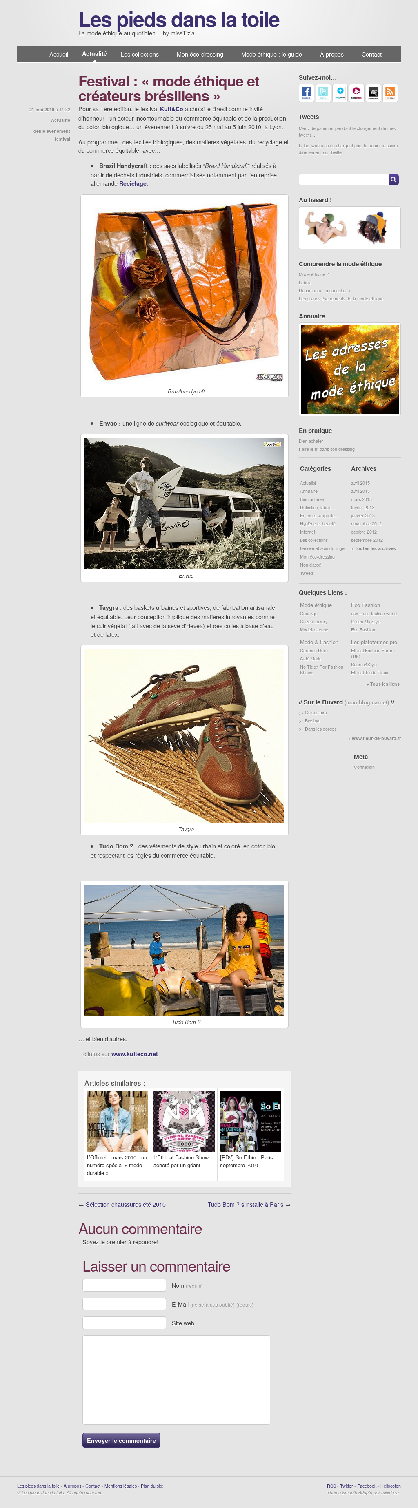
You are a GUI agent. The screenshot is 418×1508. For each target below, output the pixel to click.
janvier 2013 (363, 515)
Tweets (307, 573)
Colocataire (316, 712)
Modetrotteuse (314, 630)
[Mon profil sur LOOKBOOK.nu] (373, 100)
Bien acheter (311, 441)
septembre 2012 (367, 540)
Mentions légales (120, 1486)
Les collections (140, 54)
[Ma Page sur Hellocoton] (357, 100)
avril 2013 (360, 491)
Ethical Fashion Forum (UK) (373, 653)
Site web (183, 1322)
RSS (331, 1486)
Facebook (366, 1486)
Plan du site (152, 1486)
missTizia (390, 1492)
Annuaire (309, 491)
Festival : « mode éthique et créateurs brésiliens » (168, 88)
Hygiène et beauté (318, 524)
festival (62, 139)
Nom (187, 1285)
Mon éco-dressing (200, 54)
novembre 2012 (366, 524)
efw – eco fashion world (374, 613)
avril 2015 (360, 483)
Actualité (94, 53)
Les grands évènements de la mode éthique (341, 299)
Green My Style (366, 621)
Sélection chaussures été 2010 (126, 1204)
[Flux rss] (390, 100)
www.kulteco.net (134, 1054)
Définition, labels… (318, 507)
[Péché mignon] (350, 248)
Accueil (58, 54)
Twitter (346, 1486)
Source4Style (364, 664)
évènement (58, 131)
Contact (372, 54)
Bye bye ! (314, 721)
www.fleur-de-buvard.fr (376, 738)
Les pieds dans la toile (178, 18)
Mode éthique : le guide (271, 54)
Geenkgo (309, 613)
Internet (307, 532)
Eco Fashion (363, 630)
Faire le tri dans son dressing (327, 449)
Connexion (364, 767)
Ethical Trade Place (369, 672)
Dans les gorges (320, 729)
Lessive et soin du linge (322, 548)
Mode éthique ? (314, 274)
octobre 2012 (364, 532)
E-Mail (212, 1304)
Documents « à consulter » (325, 290)
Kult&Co (171, 109)
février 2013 (362, 507)
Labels (305, 282)
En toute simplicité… (319, 515)
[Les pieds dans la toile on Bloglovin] (340, 100)
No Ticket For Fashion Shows (321, 670)
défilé (39, 131)
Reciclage (133, 183)
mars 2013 (361, 499)
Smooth (349, 1492)
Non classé (310, 565)
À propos (332, 54)
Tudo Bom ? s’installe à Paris (245, 1204)
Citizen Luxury (313, 621)
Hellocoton (390, 1486)
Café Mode (311, 659)
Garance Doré (314, 650)
